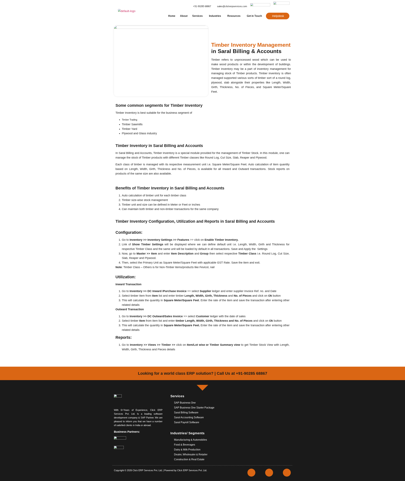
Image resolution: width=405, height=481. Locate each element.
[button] (198, 16)
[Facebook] (251, 473)
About (183, 16)
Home (171, 16)
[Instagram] (269, 473)
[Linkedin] (287, 473)
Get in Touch (254, 16)
